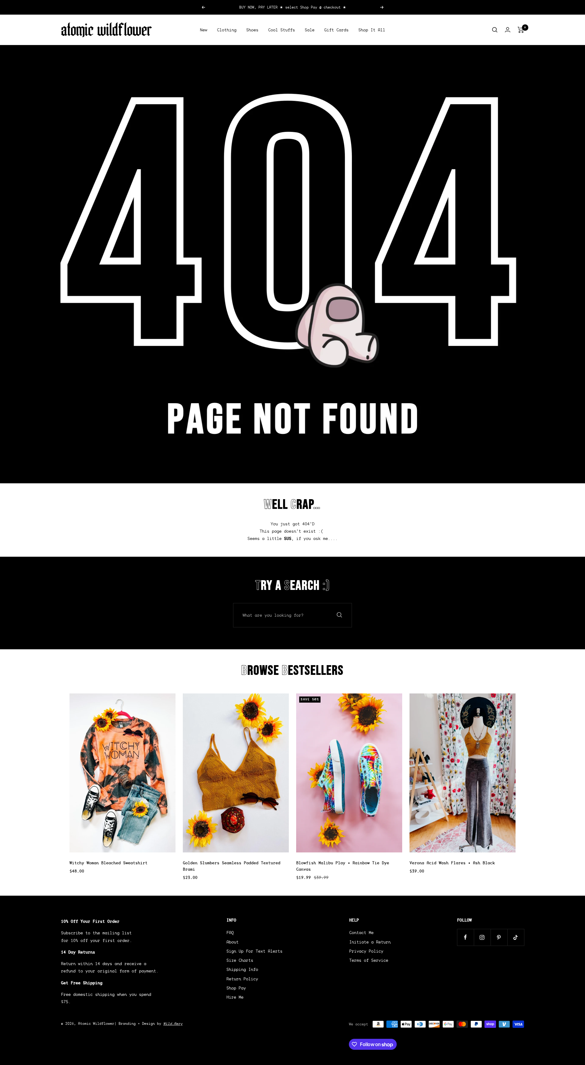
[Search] (495, 30)
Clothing (226, 30)
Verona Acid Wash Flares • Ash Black (452, 863)
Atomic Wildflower (96, 1023)
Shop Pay (236, 988)
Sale (309, 30)
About (232, 942)
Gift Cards (336, 30)
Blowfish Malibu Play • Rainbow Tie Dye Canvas (342, 866)
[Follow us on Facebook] (465, 937)
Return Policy (242, 979)
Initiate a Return (370, 942)
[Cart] (521, 30)
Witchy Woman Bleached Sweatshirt (108, 863)
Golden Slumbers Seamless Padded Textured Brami (231, 866)
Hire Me (234, 997)
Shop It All (371, 30)
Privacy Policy (366, 951)
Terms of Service (368, 960)
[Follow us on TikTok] (515, 937)
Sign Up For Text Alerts (254, 951)
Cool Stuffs (281, 30)
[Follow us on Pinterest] (499, 937)
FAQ (230, 932)
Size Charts (239, 960)
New (203, 30)
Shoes (252, 30)
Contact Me (361, 932)
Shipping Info (242, 969)
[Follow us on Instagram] (482, 937)
